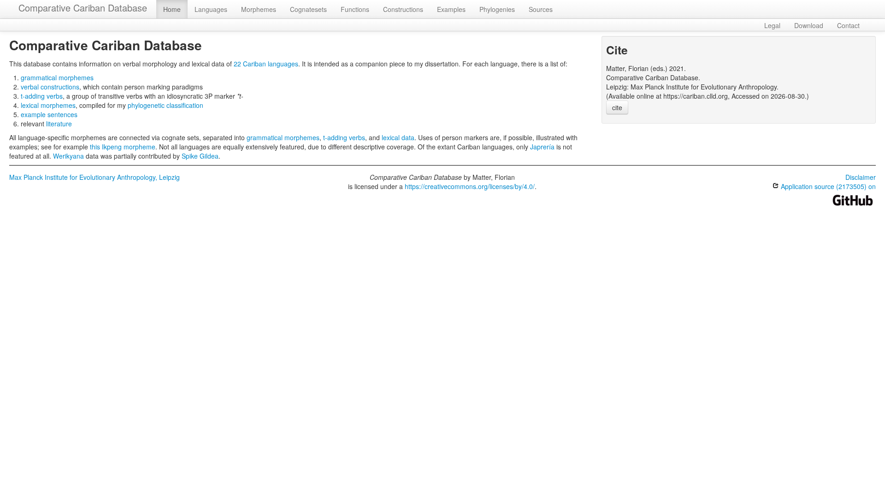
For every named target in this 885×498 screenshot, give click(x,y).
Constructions (403, 9)
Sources (541, 9)
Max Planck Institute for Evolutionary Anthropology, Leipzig (94, 177)
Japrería (542, 146)
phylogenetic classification (165, 105)
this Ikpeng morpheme (122, 146)
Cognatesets (308, 9)
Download (808, 25)
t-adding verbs (42, 96)
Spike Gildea (200, 155)
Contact (848, 25)
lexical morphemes (48, 105)
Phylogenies (497, 9)
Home (172, 9)
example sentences (49, 114)
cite (617, 107)
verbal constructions (50, 86)
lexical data (398, 137)
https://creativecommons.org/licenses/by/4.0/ (470, 186)
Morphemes (258, 9)
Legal (772, 25)
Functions (355, 9)
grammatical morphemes (57, 77)
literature (59, 123)
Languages (211, 9)
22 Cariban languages (266, 63)
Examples (451, 9)
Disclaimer (860, 177)
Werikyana (68, 155)
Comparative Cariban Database (82, 7)
